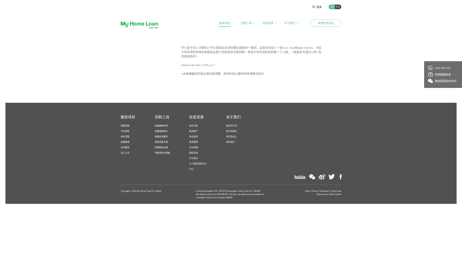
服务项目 (224, 23)
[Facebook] (340, 176)
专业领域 (193, 147)
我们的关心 (231, 136)
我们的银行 (231, 131)
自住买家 (193, 126)
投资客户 (193, 131)
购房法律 (193, 153)
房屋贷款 (125, 126)
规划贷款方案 (161, 142)
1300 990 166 (442, 68)
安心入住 (125, 153)
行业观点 (193, 158)
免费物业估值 (161, 147)
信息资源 (268, 23)
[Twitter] (331, 176)
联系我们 (230, 142)
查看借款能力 (161, 131)
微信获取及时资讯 (446, 81)
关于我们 (289, 23)
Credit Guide (335, 191)
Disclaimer (324, 191)
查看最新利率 (161, 126)
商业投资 (193, 136)
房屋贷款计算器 (162, 153)
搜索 (319, 7)
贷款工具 (246, 23)
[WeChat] (312, 176)
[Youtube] (299, 176)
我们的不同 (231, 126)
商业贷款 (125, 136)
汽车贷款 (125, 131)
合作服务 (125, 147)
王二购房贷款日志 (197, 163)
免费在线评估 (326, 23)
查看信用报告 (161, 136)
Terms (307, 191)
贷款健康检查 (443, 74)
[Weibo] (322, 176)
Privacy (315, 191)
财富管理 (125, 142)
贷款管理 (193, 142)
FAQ (191, 169)
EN (338, 6)
